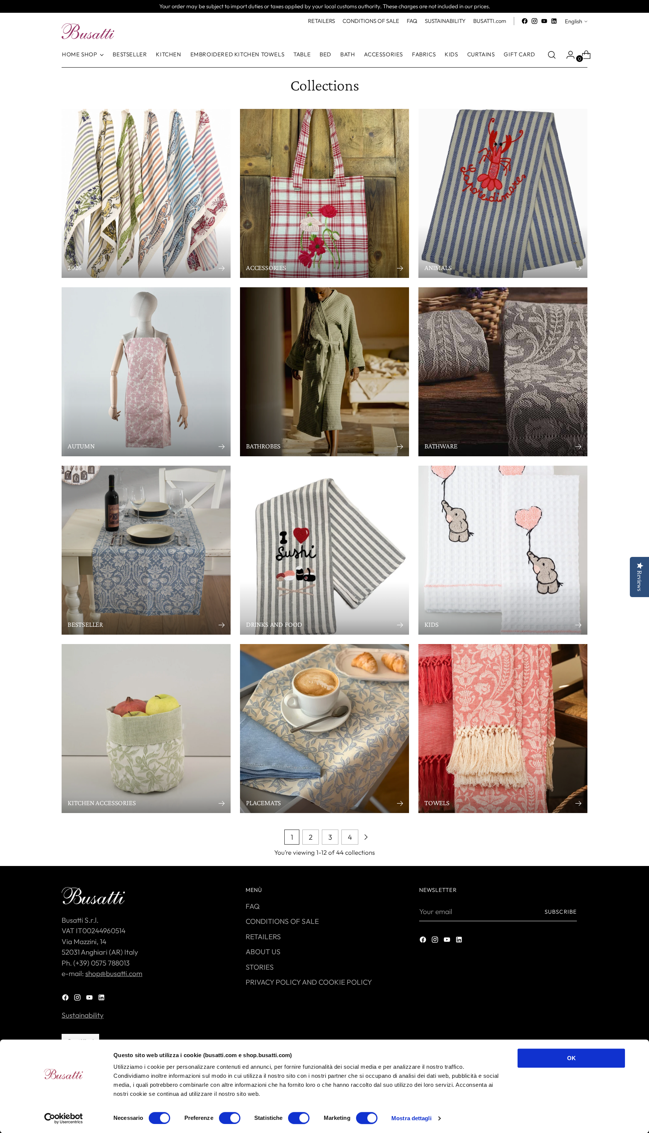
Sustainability (83, 1015)
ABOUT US (263, 951)
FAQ (253, 906)
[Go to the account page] (567, 54)
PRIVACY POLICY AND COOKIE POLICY (309, 982)
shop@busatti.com (113, 973)
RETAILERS (263, 936)
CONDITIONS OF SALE (282, 921)
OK (571, 1058)
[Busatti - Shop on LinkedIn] (554, 21)
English (573, 21)
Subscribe (561, 911)
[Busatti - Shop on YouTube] (544, 21)
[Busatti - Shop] (88, 31)
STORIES (260, 967)
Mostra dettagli (411, 1118)
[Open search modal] (551, 54)
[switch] (229, 1118)
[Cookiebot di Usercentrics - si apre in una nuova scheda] (64, 1118)
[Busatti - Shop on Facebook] (524, 21)
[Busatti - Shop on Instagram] (534, 21)
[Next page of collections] (365, 837)
